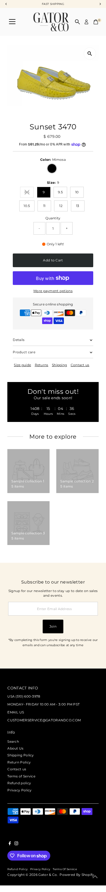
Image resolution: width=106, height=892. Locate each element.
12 (61, 206)
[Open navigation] (12, 22)
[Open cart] (96, 21)
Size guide (22, 365)
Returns (41, 365)
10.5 (27, 206)
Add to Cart (53, 260)
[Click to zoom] (90, 53)
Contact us (80, 365)
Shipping (59, 365)
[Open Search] (77, 21)
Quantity (52, 218)
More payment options (53, 291)
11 (44, 206)
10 (77, 192)
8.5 (29, 193)
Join (53, 626)
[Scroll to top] (95, 876)
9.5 (60, 192)
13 (77, 206)
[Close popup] (97, 704)
